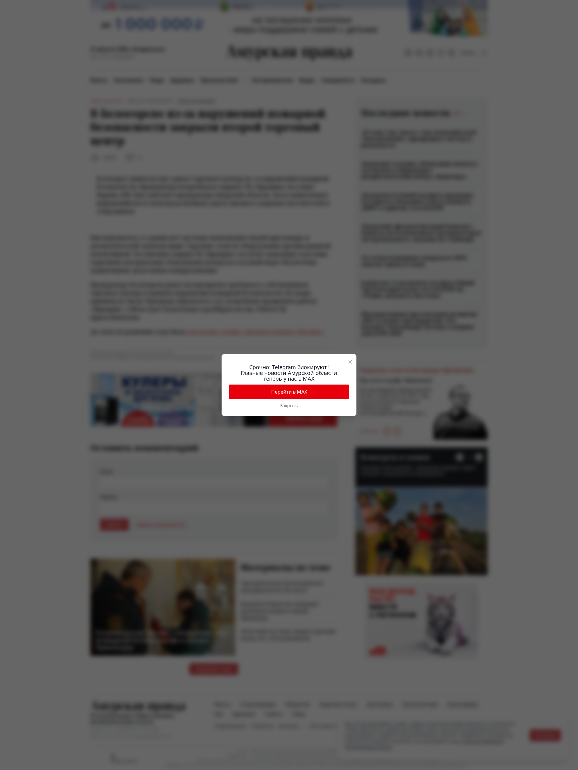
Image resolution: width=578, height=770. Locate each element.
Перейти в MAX (289, 391)
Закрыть (289, 405)
